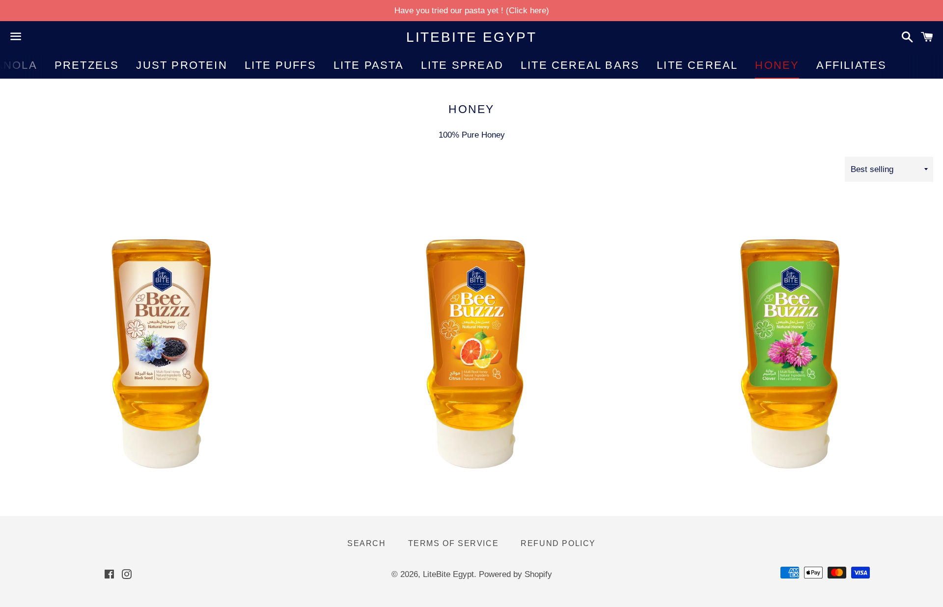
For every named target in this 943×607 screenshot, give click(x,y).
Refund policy (558, 543)
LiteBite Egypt (471, 37)
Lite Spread (462, 65)
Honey (777, 65)
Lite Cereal (697, 65)
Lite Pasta (368, 65)
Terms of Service (453, 543)
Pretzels (87, 65)
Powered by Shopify (515, 574)
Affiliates (851, 65)
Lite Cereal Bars (580, 65)
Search (366, 543)
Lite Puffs (280, 65)
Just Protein (181, 65)
